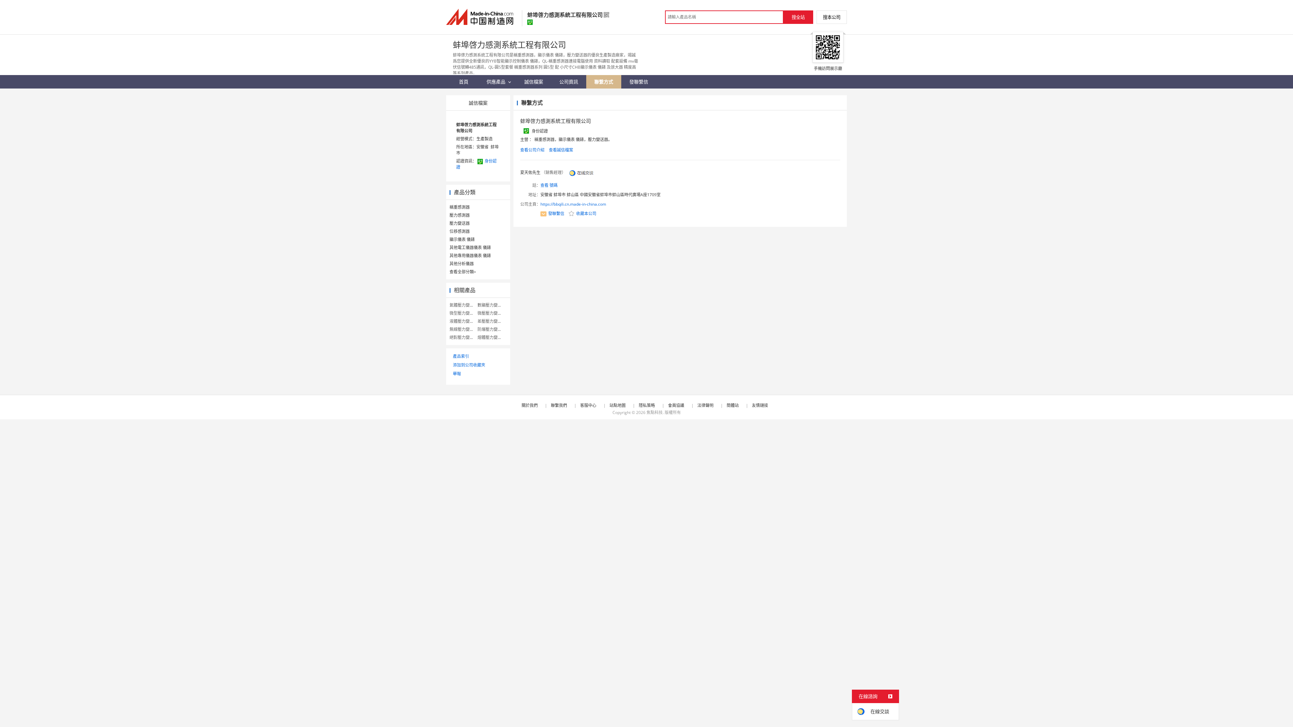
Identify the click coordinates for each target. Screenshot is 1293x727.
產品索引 (461, 356)
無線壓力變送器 (464, 329)
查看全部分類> (463, 272)
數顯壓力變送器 (491, 305)
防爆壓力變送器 (491, 329)
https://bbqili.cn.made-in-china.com (573, 204)
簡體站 (733, 405)
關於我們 (530, 405)
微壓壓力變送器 (491, 313)
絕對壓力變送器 (464, 337)
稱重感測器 (460, 207)
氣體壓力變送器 (464, 305)
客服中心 (588, 405)
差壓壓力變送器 (491, 321)
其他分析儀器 (462, 264)
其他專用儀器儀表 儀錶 (470, 255)
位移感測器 (460, 231)
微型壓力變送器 (464, 313)
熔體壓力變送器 (491, 337)
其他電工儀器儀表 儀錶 (470, 247)
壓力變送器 (460, 223)
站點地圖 (617, 405)
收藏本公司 (585, 213)
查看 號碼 (549, 185)
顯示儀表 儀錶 (462, 239)
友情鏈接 (760, 405)
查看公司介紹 (532, 150)
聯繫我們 (559, 405)
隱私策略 (647, 405)
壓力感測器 (460, 215)
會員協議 (676, 405)
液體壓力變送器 (464, 321)
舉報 (457, 374)
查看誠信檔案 (561, 150)
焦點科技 (654, 412)
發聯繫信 (556, 213)
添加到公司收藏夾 (469, 365)
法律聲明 (705, 405)
